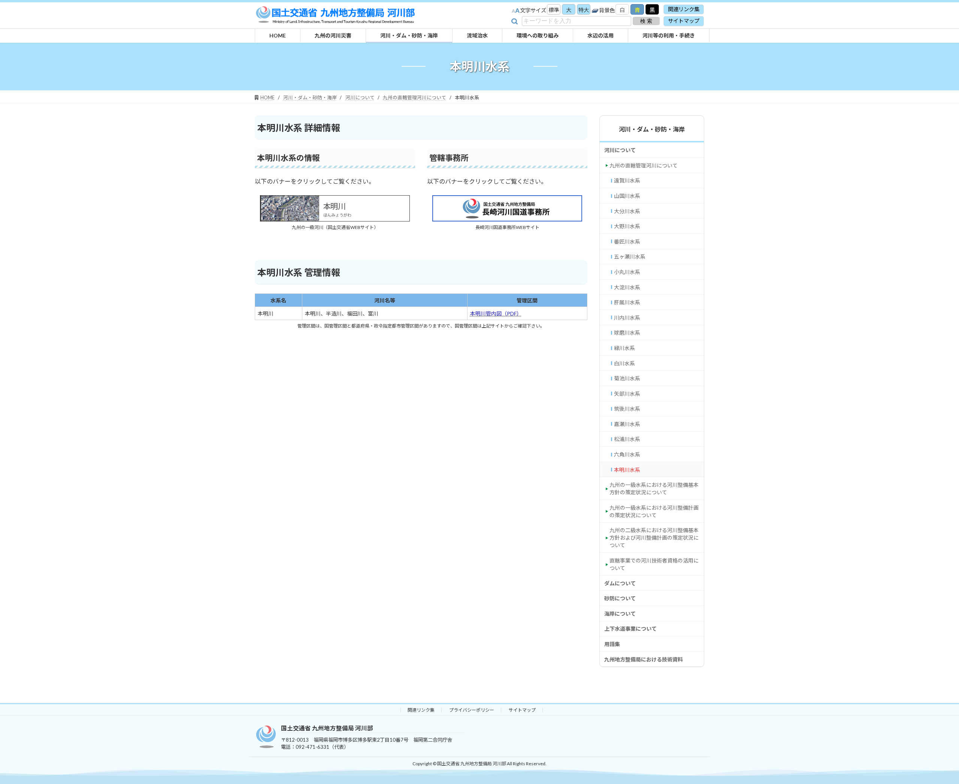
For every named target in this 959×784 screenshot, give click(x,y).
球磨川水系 (627, 332)
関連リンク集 (683, 9)
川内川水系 (627, 317)
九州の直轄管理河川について (643, 165)
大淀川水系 (627, 287)
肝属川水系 (627, 302)
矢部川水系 (627, 393)
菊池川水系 (627, 378)
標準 (553, 10)
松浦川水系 (627, 439)
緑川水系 (624, 348)
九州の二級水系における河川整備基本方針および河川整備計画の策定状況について (654, 537)
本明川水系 (627, 469)
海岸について (620, 613)
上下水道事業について (630, 628)
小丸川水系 (627, 272)
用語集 (612, 644)
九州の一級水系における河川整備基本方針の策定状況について (654, 488)
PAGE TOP (923, 771)
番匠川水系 (627, 241)
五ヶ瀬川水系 (629, 256)
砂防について (620, 598)
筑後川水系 (627, 408)
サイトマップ (683, 21)
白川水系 (624, 363)
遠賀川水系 (627, 180)
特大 (583, 10)
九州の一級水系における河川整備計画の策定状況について (654, 511)
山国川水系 (627, 196)
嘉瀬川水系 (627, 423)
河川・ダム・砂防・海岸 (652, 129)
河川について (620, 150)
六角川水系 (627, 454)
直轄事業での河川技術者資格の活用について (654, 564)
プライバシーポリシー (471, 710)
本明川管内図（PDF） (496, 313)
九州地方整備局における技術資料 (643, 659)
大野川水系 (627, 226)
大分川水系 (627, 211)
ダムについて (620, 583)
